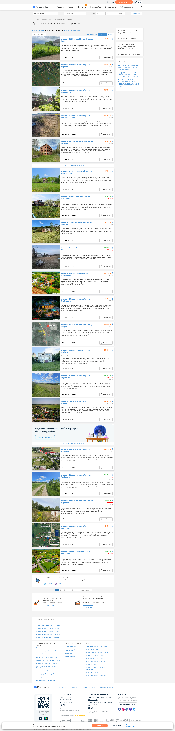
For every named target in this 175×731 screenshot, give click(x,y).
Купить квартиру (70, 646)
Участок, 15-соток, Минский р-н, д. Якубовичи (76, 377)
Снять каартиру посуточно (94, 655)
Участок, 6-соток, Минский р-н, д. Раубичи (75, 351)
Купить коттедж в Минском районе (47, 671)
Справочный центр (127, 704)
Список (103, 34)
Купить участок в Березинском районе (48, 622)
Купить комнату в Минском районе (47, 651)
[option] (46, 48)
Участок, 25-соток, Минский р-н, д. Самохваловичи (76, 117)
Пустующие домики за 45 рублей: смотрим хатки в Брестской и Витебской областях (130, 74)
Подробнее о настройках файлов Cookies (133, 725)
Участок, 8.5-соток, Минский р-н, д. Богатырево (76, 274)
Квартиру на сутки (92, 672)
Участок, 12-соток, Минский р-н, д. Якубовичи (76, 476)
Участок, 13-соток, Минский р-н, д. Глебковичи (76, 300)
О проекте (62, 687)
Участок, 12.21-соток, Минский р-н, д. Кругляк (77, 40)
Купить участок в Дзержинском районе (48, 634)
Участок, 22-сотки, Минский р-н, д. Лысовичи (76, 553)
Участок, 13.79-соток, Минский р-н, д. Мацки (77, 326)
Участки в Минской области (73, 30)
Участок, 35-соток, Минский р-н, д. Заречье (76, 66)
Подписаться (88, 607)
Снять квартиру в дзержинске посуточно (95, 668)
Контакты (122, 694)
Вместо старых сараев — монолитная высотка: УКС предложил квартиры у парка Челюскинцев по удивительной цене (129, 83)
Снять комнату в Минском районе (47, 648)
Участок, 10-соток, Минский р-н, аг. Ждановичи (76, 91)
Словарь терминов (89, 687)
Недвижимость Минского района (43, 19)
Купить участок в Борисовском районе (48, 625)
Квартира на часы (92, 649)
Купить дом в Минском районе (46, 677)
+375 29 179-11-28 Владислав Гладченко (100, 702)
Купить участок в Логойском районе (47, 637)
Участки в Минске (38, 30)
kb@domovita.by (93, 700)
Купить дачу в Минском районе (46, 674)
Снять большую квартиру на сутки (97, 652)
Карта (111, 34)
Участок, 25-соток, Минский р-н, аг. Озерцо (76, 402)
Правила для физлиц (106, 687)
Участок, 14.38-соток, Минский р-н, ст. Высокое (77, 142)
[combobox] (45, 13)
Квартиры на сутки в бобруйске (96, 675)
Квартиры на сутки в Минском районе (48, 660)
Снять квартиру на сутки (94, 664)
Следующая (84, 590)
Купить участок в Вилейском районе (47, 628)
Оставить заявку (48, 605)
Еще (136, 13)
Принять (100, 726)
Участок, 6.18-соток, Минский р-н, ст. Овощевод (77, 223)
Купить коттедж (70, 657)
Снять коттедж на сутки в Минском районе (47, 667)
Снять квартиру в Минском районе (47, 657)
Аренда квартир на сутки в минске (97, 646)
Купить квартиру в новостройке (71, 649)
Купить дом (68, 653)
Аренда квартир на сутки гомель (96, 661)
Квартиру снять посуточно (94, 658)
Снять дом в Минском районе (45, 680)
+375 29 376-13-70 (65, 697)
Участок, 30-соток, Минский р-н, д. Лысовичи (76, 527)
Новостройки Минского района (46, 654)
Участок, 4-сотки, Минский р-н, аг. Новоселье (76, 198)
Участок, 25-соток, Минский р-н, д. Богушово (76, 450)
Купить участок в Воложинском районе (48, 631)
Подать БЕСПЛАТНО (125, 2)
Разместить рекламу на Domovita (73, 165)
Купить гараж (69, 660)
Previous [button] (34, 48)
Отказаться (116, 726)
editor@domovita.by (66, 702)
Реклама (74, 687)
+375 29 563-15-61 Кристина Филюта (99, 697)
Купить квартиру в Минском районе (47, 663)
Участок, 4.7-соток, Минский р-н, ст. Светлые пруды (76, 172)
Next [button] (57, 48)
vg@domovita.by (93, 705)
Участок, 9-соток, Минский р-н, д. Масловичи (75, 249)
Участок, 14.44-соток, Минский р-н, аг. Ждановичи (77, 502)
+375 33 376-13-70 (65, 700)
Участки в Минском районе (54, 30)
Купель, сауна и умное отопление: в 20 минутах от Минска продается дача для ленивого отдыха (128, 66)
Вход (139, 2)
